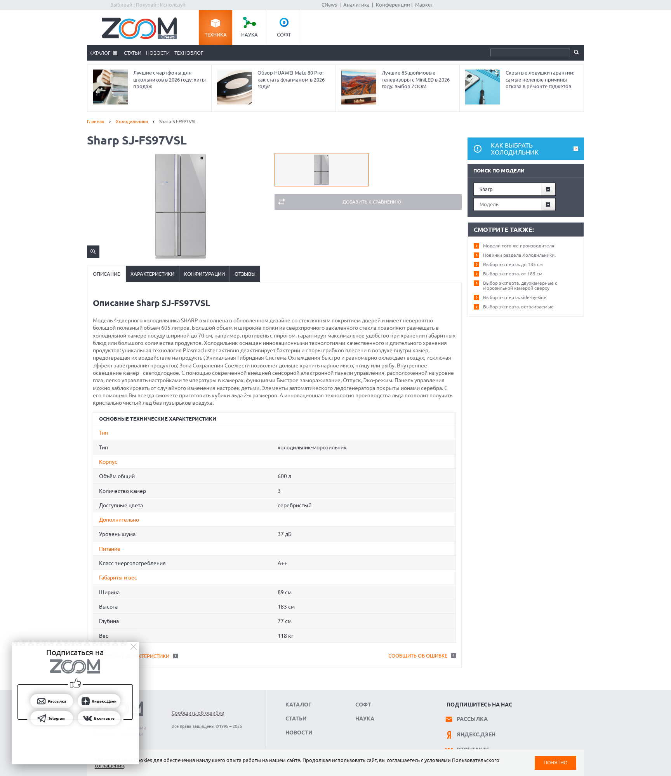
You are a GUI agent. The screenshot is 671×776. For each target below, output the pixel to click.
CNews (329, 4)
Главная (95, 121)
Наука (249, 34)
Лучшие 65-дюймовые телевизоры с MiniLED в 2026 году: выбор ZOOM (416, 79)
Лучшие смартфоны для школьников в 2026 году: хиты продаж (169, 79)
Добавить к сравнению (371, 201)
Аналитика (356, 4)
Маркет (424, 4)
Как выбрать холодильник (515, 149)
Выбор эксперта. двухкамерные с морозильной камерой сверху (520, 285)
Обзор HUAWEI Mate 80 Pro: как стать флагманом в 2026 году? (291, 79)
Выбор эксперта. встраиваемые (518, 306)
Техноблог (188, 53)
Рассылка (472, 719)
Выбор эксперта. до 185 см (513, 264)
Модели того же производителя (519, 245)
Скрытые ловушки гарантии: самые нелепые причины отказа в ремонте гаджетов (540, 79)
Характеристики (152, 274)
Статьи (132, 53)
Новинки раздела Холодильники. (519, 255)
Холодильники (132, 121)
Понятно (555, 762)
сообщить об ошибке (417, 655)
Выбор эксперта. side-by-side (514, 297)
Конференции (393, 4)
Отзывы (245, 274)
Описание (106, 274)
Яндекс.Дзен (476, 734)
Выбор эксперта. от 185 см (512, 273)
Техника (216, 34)
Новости (158, 53)
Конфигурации (204, 274)
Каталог (99, 53)
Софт (284, 34)
